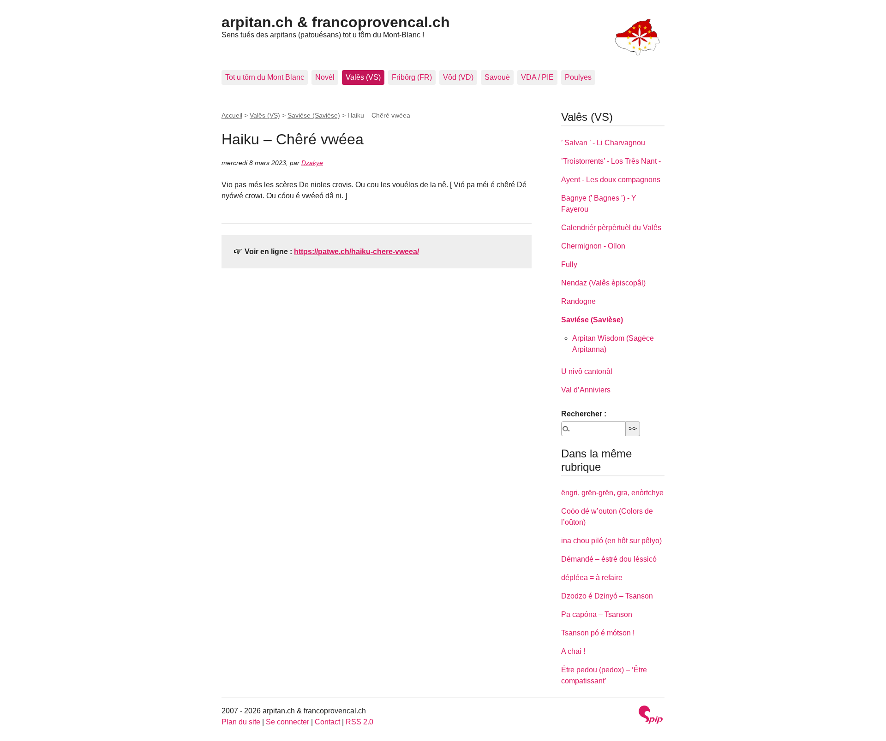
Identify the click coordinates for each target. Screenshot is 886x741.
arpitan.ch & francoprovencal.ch (336, 22)
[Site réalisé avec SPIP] (650, 715)
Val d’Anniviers (586, 390)
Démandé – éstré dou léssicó (609, 559)
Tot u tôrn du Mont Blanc (264, 77)
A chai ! (573, 651)
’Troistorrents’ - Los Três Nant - (611, 161)
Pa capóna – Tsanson (596, 614)
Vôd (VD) (458, 77)
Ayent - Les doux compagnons (610, 180)
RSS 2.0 (359, 722)
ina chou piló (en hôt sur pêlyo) (611, 541)
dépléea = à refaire (592, 577)
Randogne (578, 301)
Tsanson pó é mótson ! (598, 633)
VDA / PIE (537, 77)
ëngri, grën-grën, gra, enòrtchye (612, 493)
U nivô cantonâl (586, 371)
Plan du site (241, 722)
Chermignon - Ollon (593, 246)
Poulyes (578, 77)
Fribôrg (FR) (412, 77)
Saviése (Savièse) (313, 115)
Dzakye (312, 162)
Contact (327, 722)
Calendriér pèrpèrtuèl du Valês (611, 227)
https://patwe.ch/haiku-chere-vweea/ (356, 251)
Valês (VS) (363, 77)
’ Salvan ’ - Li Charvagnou (603, 143)
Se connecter (287, 722)
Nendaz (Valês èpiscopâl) (603, 283)
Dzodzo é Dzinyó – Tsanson (607, 596)
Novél (325, 77)
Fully (569, 264)
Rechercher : (583, 414)
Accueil (232, 115)
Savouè (497, 77)
